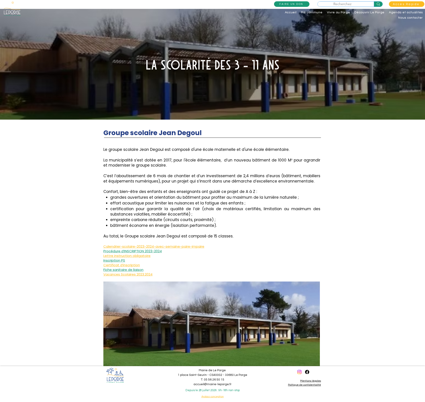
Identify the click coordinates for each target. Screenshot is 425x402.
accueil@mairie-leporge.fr (212, 384)
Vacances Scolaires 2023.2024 (128, 274)
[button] (406, 4)
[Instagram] (299, 372)
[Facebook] (307, 372)
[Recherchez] (378, 4)
